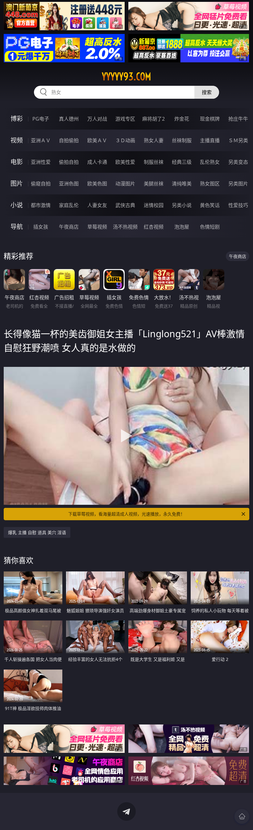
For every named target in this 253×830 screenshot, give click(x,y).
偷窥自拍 (41, 183)
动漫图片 (125, 183)
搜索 (207, 92)
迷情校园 (154, 205)
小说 (16, 205)
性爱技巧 (238, 205)
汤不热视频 (125, 226)
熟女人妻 (154, 140)
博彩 (16, 118)
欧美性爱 (125, 162)
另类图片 (238, 183)
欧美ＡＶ (97, 140)
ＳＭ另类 (238, 140)
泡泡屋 (181, 226)
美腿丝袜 (154, 183)
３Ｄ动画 (125, 140)
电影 (16, 162)
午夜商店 (69, 226)
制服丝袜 (154, 162)
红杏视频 (154, 226)
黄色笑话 (210, 205)
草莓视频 (97, 226)
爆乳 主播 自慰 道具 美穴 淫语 (37, 532)
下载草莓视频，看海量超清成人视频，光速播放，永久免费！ (126, 514)
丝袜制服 (182, 140)
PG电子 (40, 118)
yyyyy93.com (126, 76)
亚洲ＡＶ (41, 140)
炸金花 (181, 118)
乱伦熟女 (210, 162)
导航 (16, 226)
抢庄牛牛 (238, 118)
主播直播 (210, 140)
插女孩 (40, 226)
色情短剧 (210, 226)
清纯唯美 (182, 183)
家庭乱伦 (69, 205)
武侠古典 (125, 205)
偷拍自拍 (69, 162)
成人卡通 (97, 162)
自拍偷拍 (69, 140)
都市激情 (41, 205)
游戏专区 (125, 118)
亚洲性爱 (41, 162)
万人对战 (97, 118)
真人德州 (69, 118)
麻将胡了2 (153, 118)
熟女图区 (210, 183)
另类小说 (182, 205)
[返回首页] (241, 816)
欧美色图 (97, 183)
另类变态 (238, 162)
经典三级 (182, 162)
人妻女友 (97, 205)
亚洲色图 (69, 183)
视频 (16, 140)
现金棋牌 (210, 118)
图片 (16, 183)
